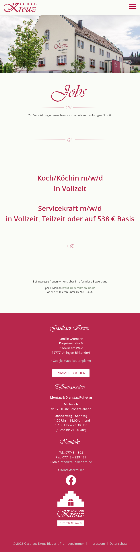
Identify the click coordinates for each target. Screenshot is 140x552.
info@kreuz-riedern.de (76, 462)
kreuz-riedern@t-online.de (78, 288)
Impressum (97, 543)
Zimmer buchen (70, 373)
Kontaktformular (72, 470)
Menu (132, 6)
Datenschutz (118, 543)
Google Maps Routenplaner (72, 360)
